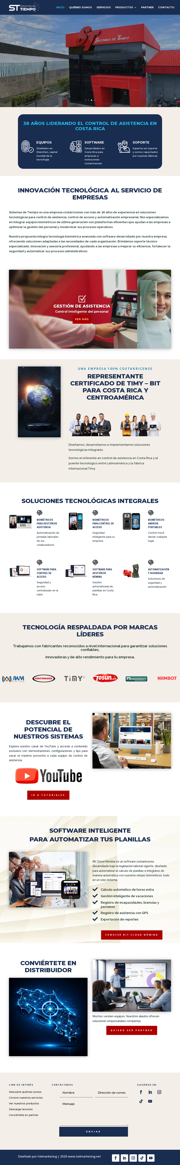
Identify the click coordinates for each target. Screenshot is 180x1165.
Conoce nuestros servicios (26, 1097)
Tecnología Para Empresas (73, 53)
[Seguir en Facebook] (141, 1092)
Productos (124, 7)
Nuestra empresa (41, 78)
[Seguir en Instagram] (159, 1092)
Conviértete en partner (23, 1115)
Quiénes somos (80, 7)
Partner (147, 7)
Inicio (60, 7)
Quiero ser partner (132, 1030)
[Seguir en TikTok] (141, 1101)
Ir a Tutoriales (48, 795)
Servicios (104, 7)
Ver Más (82, 319)
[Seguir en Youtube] (150, 1101)
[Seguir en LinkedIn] (150, 1092)
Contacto (166, 7)
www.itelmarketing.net (84, 1156)
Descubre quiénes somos (25, 1091)
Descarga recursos (21, 1109)
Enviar (93, 1131)
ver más (160, 328)
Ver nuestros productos (24, 1103)
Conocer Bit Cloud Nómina (131, 934)
